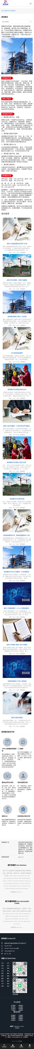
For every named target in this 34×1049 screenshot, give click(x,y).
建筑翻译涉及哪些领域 (17, 499)
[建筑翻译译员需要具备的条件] (17, 374)
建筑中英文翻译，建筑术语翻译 (17, 280)
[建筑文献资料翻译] (17, 703)
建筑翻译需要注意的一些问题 (17, 316)
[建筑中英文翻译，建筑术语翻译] (17, 265)
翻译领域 (7, 10)
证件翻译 (13, 1005)
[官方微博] (5, 953)
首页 (2, 10)
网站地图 (17, 1027)
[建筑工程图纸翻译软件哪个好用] (17, 229)
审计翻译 (13, 1007)
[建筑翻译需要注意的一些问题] (17, 302)
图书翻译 (21, 1008)
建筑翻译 (13, 10)
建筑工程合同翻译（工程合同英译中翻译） (17, 426)
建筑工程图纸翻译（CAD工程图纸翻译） (17, 608)
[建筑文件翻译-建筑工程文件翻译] (17, 630)
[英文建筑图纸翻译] (17, 338)
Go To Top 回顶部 (17, 1041)
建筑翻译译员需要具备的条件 (17, 389)
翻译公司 (20, 857)
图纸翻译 (21, 1005)
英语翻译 (13, 1015)
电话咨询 (4, 1047)
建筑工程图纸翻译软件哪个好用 (17, 243)
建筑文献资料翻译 (17, 717)
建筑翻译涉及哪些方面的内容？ (17, 462)
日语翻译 (21, 1015)
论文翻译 (13, 1008)
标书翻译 (21, 1007)
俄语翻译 (21, 1018)
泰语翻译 (13, 1020)
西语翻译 (21, 1020)
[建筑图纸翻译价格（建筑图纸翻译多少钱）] (17, 520)
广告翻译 (13, 1010)
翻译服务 (13, 1047)
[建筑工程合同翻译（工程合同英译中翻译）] (17, 411)
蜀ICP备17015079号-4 (19, 1026)
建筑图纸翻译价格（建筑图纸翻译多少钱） (17, 535)
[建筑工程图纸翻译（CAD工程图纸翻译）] (17, 593)
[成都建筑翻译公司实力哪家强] (17, 666)
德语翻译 (21, 1017)
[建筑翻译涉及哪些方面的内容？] (17, 447)
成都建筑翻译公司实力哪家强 (17, 681)
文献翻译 (21, 1010)
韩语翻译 (13, 1017)
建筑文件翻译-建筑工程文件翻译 (17, 644)
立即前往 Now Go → (17, 892)
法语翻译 (13, 1018)
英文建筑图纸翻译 (17, 353)
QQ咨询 (21, 1047)
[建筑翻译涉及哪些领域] (17, 484)
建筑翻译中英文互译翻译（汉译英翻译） (17, 572)
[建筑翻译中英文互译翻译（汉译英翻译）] (17, 557)
